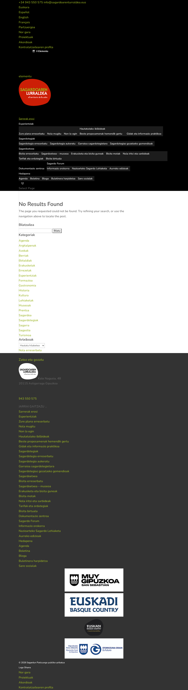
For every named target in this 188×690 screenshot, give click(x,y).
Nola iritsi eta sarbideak (136, 153)
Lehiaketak (26, 301)
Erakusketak (27, 266)
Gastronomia (27, 286)
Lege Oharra (25, 667)
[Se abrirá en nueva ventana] (47, 406)
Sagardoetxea (28, 476)
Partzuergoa (27, 27)
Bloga (45, 178)
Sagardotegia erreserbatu (33, 143)
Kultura (24, 295)
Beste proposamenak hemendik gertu (101, 133)
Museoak (25, 305)
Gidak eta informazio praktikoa (144, 133)
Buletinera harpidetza (63, 178)
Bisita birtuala (54, 158)
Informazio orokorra (58, 168)
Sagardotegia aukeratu (62, 143)
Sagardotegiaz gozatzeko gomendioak (131, 143)
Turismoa (25, 335)
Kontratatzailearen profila (36, 47)
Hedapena (25, 541)
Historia (24, 290)
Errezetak (25, 270)
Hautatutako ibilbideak (92, 128)
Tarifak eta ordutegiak (31, 158)
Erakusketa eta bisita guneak (87, 153)
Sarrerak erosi (28, 412)
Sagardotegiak (28, 320)
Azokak (23, 251)
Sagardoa (25, 315)
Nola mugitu (54, 133)
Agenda (23, 178)
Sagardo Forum (29, 521)
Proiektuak (26, 37)
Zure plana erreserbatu (32, 133)
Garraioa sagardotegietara (92, 143)
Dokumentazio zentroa (34, 516)
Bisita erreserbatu (29, 153)
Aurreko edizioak (118, 168)
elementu (25, 76)
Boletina (34, 178)
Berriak (23, 256)
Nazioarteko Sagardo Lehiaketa (89, 168)
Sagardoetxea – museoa (54, 153)
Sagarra (24, 325)
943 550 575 (28, 399)
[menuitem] (24, 7)
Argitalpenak (27, 246)
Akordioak (25, 42)
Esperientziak (28, 276)
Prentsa (24, 310)
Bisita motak (113, 153)
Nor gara (24, 32)
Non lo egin (70, 133)
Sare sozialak (85, 178)
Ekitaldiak (25, 261)
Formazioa (26, 281)
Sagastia (24, 330)
